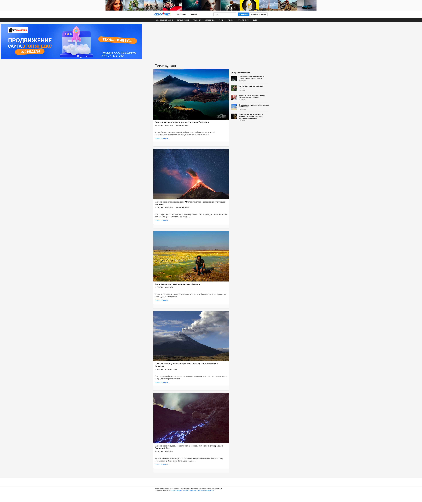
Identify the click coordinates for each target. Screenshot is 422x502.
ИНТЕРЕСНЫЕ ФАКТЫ (164, 20)
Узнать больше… (162, 138)
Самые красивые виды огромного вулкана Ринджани (182, 122)
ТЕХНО (231, 20)
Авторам (179, 490)
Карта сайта (192, 490)
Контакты (185, 490)
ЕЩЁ (255, 20)
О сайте (173, 490)
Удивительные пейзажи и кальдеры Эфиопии (178, 284)
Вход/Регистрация (258, 14)
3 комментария (182, 125)
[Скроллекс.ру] (162, 14)
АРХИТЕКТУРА (243, 20)
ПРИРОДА (197, 20)
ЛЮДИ (221, 20)
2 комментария (182, 207)
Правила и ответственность (205, 490)
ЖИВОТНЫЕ (210, 20)
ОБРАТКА (193, 14)
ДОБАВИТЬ (243, 14)
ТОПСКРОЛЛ (180, 14)
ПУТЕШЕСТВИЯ (183, 20)
